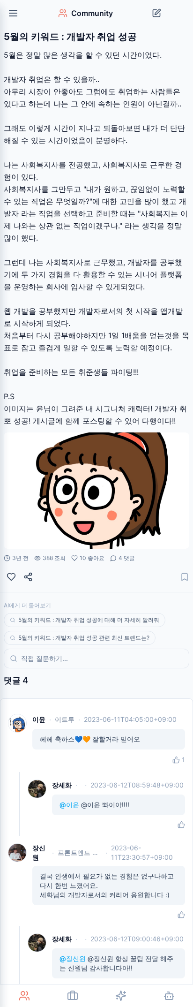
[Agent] (169, 995)
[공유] (28, 576)
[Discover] (120, 995)
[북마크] (184, 577)
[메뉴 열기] (13, 13)
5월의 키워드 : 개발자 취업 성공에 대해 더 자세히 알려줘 (88, 619)
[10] (11, 576)
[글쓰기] (156, 13)
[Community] (24, 995)
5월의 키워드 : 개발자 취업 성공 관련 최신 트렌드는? (83, 637)
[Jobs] (72, 995)
